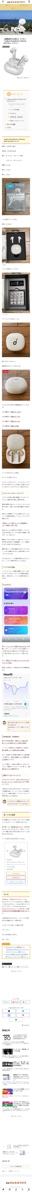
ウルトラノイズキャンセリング (17, 105)
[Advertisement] (16, 84)
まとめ (9, 127)
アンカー (5, 967)
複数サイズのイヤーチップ (17, 121)
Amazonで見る (16, 873)
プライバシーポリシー (16, 1187)
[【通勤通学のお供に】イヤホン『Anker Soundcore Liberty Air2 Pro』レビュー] (19, 632)
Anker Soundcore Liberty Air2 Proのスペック (16, 100)
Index (13, 94)
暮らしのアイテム (7, 964)
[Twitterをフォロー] (23, 1011)
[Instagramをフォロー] (9, 1015)
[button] (28, 557)
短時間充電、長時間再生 (16, 117)
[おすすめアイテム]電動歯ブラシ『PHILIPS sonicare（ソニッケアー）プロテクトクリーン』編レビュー (17, 949)
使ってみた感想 (11, 124)
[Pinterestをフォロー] (23, 1015)
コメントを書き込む (16, 1166)
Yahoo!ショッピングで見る (16, 881)
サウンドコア (13, 967)
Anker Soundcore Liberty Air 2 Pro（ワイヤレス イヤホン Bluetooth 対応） (15, 864)
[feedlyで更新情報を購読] (16, 1019)
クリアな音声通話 (14, 109)
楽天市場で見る (16, 877)
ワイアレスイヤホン (23, 967)
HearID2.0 (13, 113)
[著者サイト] (9, 1011)
